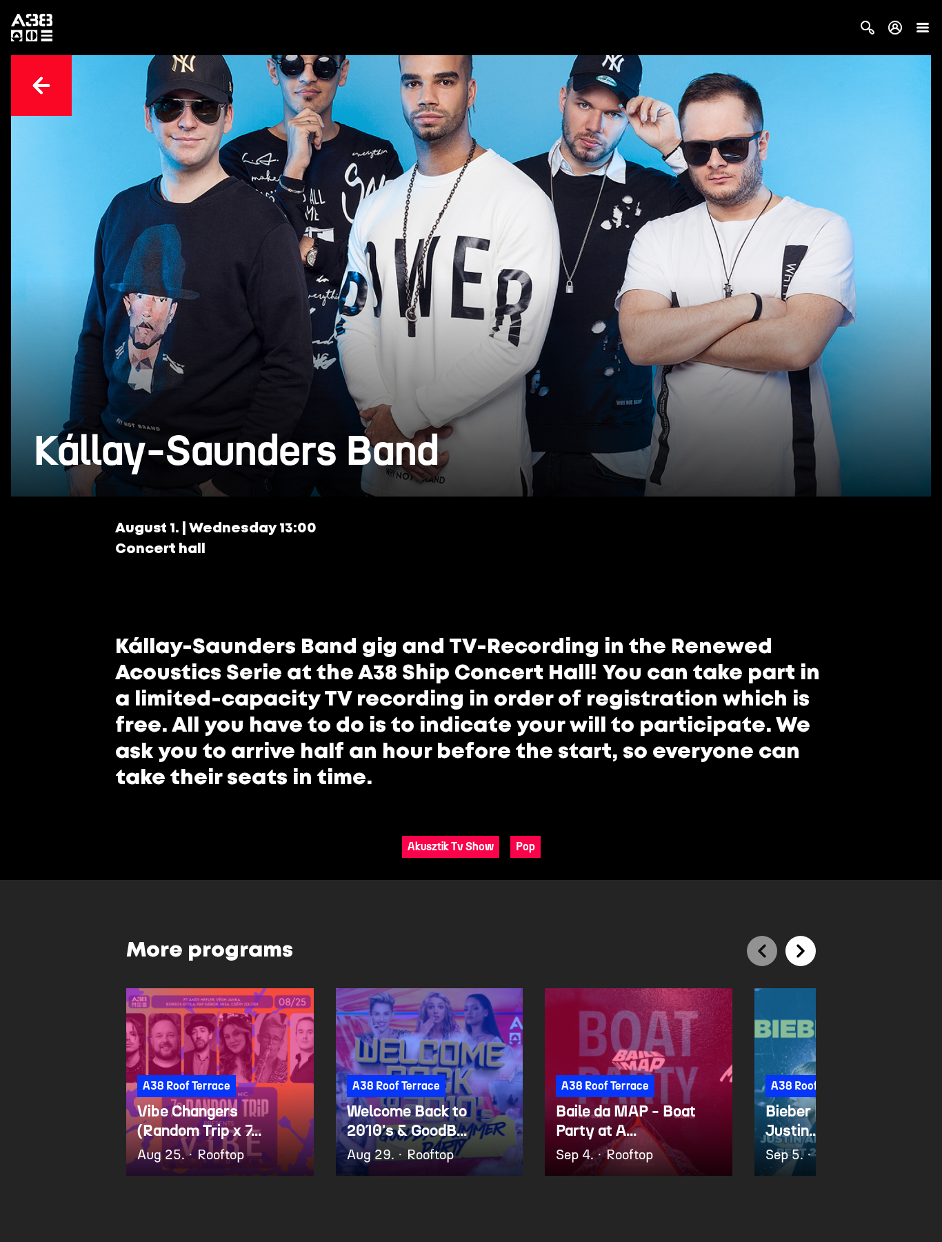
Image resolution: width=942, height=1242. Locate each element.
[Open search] (867, 27)
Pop (525, 846)
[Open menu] (922, 27)
